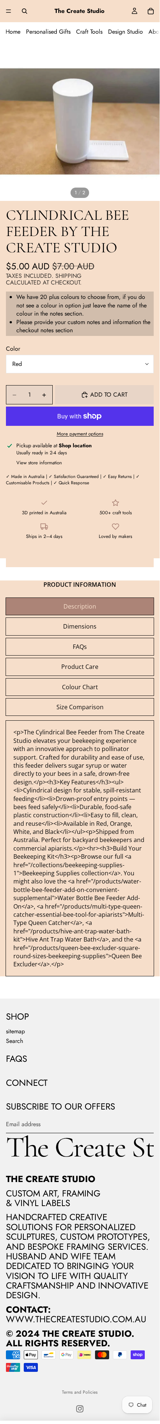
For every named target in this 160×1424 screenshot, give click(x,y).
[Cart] (151, 11)
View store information (39, 462)
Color (13, 348)
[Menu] (8, 11)
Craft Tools (89, 31)
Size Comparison (80, 707)
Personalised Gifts (48, 31)
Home (13, 31)
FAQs (80, 647)
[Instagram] (79, 1408)
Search (14, 1041)
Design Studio (125, 31)
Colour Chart (80, 687)
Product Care (79, 667)
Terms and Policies (80, 1392)
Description (79, 606)
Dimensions (80, 626)
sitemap (15, 1031)
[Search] (24, 11)
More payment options (80, 434)
